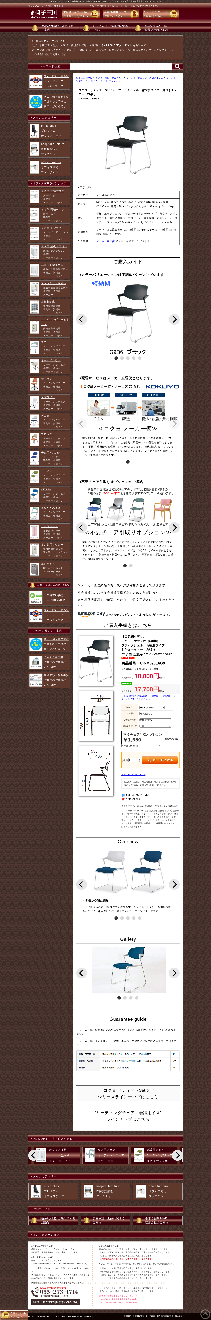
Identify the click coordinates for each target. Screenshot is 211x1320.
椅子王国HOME (84, 78)
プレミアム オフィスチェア (51, 130)
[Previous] (81, 319)
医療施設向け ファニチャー (52, 149)
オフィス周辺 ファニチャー (51, 167)
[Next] (174, 319)
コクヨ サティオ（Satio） (105, 81)
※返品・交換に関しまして (133, 774)
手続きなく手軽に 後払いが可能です (56, 101)
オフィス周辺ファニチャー (109, 78)
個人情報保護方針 (164, 1316)
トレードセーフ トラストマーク (56, 81)
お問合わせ (178, 1316)
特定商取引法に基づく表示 (144, 1316)
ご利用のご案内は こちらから (55, 662)
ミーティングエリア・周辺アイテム (145, 78)
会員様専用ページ (55, 49)
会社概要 (127, 1316)
